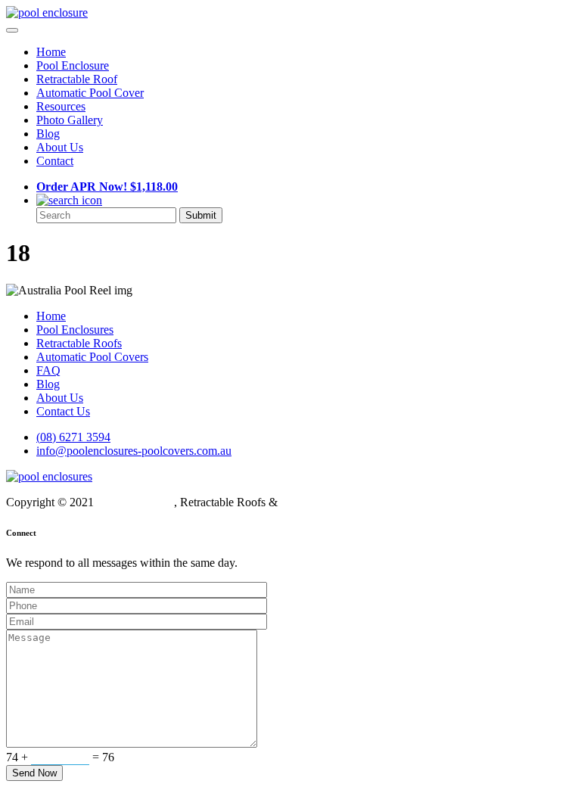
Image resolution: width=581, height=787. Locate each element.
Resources (60, 106)
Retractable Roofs (79, 343)
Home (51, 51)
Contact (54, 160)
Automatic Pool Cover (90, 92)
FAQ (48, 370)
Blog (48, 133)
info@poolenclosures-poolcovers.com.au (133, 450)
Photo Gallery (69, 120)
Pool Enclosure (72, 65)
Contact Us (63, 411)
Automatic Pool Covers (92, 356)
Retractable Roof (76, 79)
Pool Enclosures (74, 329)
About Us (59, 147)
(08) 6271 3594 (73, 437)
